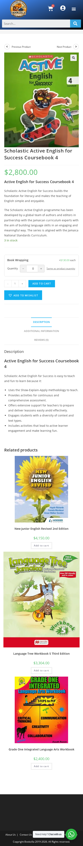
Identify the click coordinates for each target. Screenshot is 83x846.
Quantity (12, 268)
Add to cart (41, 283)
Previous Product (21, 46)
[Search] (75, 24)
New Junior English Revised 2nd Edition (41, 529)
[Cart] (50, 8)
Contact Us (26, 834)
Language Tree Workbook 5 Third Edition (41, 653)
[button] (73, 8)
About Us (10, 834)
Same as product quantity (61, 268)
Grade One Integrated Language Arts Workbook (41, 749)
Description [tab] (41, 322)
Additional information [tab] (41, 331)
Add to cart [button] (41, 545)
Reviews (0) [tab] (41, 340)
